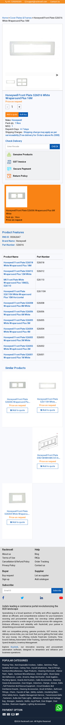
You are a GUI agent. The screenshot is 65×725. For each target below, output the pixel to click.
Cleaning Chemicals (46, 671)
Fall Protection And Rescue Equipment (19, 686)
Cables (39, 665)
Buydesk (14, 647)
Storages (10, 701)
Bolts (60, 683)
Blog (37, 554)
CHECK (55, 146)
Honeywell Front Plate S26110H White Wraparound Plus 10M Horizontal (17, 294)
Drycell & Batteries (39, 668)
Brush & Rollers (46, 689)
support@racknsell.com (37, 2)
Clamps (46, 683)
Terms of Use (8, 558)
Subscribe (57, 591)
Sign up (5, 579)
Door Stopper (46, 701)
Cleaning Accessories (29, 689)
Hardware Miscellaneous (24, 674)
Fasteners (7, 698)
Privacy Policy (8, 565)
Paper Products (30, 671)
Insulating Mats (51, 692)
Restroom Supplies (18, 704)
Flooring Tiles (8, 665)
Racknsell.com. (27, 721)
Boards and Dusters (26, 680)
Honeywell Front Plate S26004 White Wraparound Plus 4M (17, 514)
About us (6, 554)
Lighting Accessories (36, 704)
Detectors (37, 683)
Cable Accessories (43, 680)
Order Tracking (42, 561)
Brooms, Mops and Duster (33, 677)
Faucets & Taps (23, 692)
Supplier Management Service (31, 695)
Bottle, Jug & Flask (32, 701)
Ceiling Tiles (25, 668)
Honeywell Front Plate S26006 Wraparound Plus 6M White (17, 402)
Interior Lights (42, 674)
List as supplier (42, 575)
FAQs (37, 558)
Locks (18, 677)
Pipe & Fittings (53, 668)
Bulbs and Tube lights (22, 698)
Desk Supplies (51, 677)
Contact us (40, 565)
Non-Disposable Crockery (25, 665)
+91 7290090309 (14, 2)
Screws (53, 683)
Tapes (10, 674)
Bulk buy (23, 114)
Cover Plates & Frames (21, 18)
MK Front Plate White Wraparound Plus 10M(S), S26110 (16, 283)
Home (5, 18)
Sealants (19, 701)
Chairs (12, 692)
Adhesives (37, 698)
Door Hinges (26, 683)
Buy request (8, 575)
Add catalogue (42, 579)
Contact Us (55, 2)
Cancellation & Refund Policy (15, 561)
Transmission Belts (53, 695)
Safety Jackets (37, 692)
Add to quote (12, 114)
